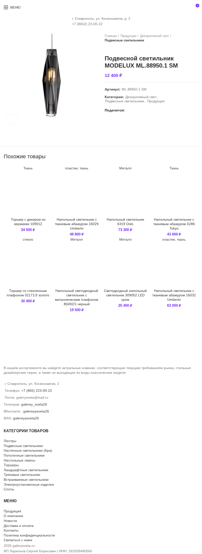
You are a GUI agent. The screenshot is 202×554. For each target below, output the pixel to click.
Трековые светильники (22, 475)
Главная (111, 36)
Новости (10, 521)
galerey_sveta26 (34, 404)
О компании (13, 516)
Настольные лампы (19, 460)
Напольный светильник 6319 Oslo (125, 221)
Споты (9, 489)
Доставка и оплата (19, 526)
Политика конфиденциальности (29, 535)
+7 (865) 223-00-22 (36, 391)
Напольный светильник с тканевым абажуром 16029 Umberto (77, 223)
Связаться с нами (18, 540)
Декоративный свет (154, 36)
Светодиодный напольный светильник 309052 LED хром (125, 295)
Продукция (128, 36)
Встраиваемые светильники (26, 480)
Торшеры (11, 465)
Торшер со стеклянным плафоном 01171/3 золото (28, 293)
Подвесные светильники (124, 40)
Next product (117, 47)
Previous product (107, 47)
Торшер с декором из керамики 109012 (28, 221)
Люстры (10, 441)
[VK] (130, 110)
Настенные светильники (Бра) (28, 450)
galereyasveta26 (36, 411)
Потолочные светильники (24, 455)
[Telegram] (135, 110)
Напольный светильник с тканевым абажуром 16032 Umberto (174, 295)
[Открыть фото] (12, 119)
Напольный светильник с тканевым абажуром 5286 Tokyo (174, 223)
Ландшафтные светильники (26, 470)
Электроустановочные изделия (29, 484)
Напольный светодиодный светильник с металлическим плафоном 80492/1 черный (76, 297)
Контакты (11, 530)
